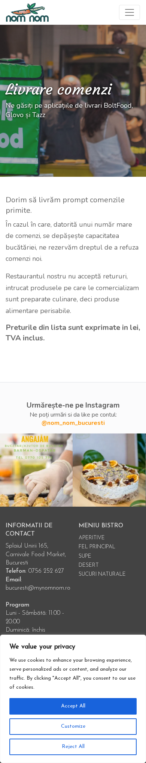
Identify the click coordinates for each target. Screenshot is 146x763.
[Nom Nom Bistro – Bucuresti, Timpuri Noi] (27, 12)
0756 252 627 (46, 571)
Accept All (73, 706)
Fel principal (97, 547)
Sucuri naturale (102, 574)
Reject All (73, 746)
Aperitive (92, 538)
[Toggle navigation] (129, 12)
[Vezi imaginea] (109, 470)
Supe (85, 556)
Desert (89, 565)
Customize (73, 726)
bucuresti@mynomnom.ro (38, 588)
